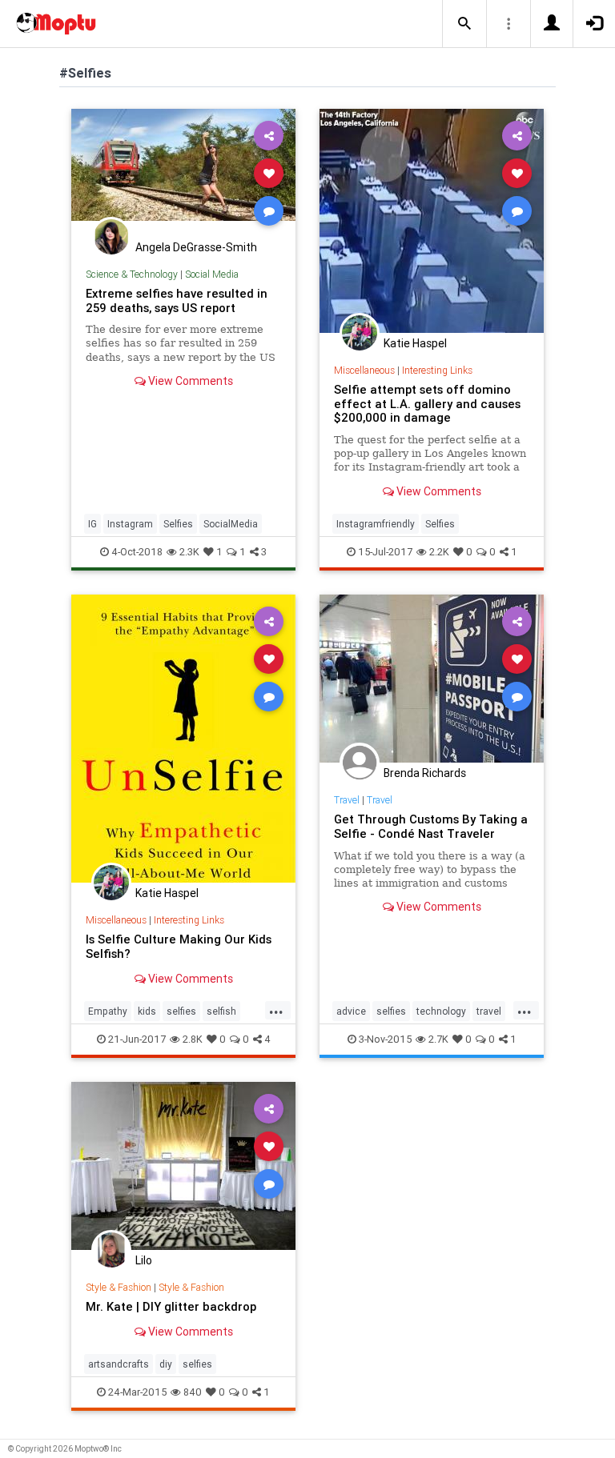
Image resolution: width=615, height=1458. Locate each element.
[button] (464, 24)
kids (147, 1011)
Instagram (130, 524)
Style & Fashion (118, 1287)
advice (351, 1011)
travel (488, 1011)
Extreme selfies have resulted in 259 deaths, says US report (176, 300)
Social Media (212, 274)
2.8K (193, 1039)
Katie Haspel (415, 343)
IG (92, 524)
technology (441, 1011)
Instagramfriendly (375, 524)
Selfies (178, 524)
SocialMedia (230, 524)
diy (165, 1364)
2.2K (439, 552)
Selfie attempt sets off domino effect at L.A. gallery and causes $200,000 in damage (427, 404)
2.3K (189, 552)
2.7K (438, 1039)
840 (192, 1392)
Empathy (107, 1011)
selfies (181, 1011)
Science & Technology (132, 274)
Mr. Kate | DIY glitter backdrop (171, 1306)
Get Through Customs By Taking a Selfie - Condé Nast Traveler (431, 826)
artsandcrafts (118, 1364)
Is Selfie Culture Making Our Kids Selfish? (178, 946)
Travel (347, 800)
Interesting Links (437, 370)
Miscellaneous (364, 370)
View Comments (189, 381)
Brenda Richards (425, 773)
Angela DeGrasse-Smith (196, 247)
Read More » (183, 172)
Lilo (143, 1260)
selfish (221, 1011)
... (276, 1010)
